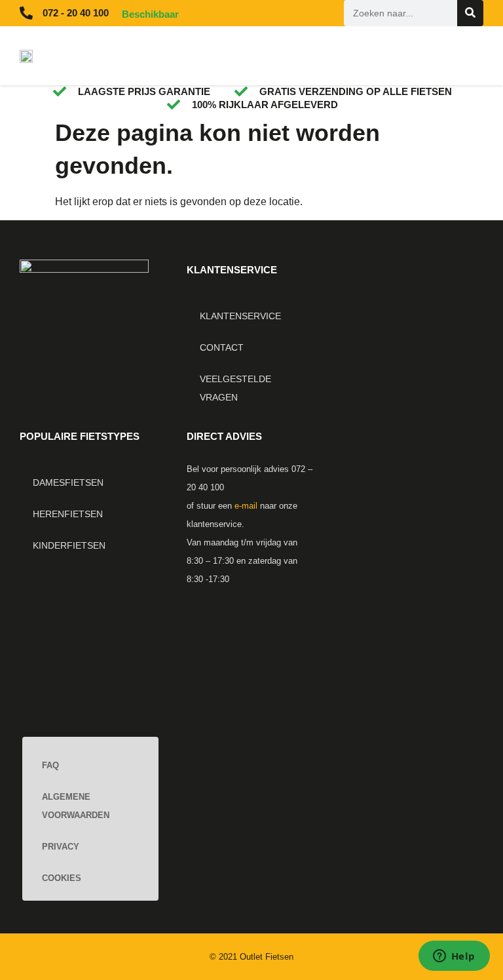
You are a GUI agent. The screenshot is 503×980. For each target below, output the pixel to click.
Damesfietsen (68, 482)
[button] (348, 55)
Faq (50, 765)
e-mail (245, 506)
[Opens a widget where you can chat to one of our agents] (454, 957)
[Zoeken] (470, 13)
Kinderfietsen (69, 545)
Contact (222, 347)
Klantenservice (240, 316)
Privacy (60, 847)
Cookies (61, 878)
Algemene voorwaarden (75, 806)
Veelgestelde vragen (235, 388)
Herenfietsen (68, 514)
